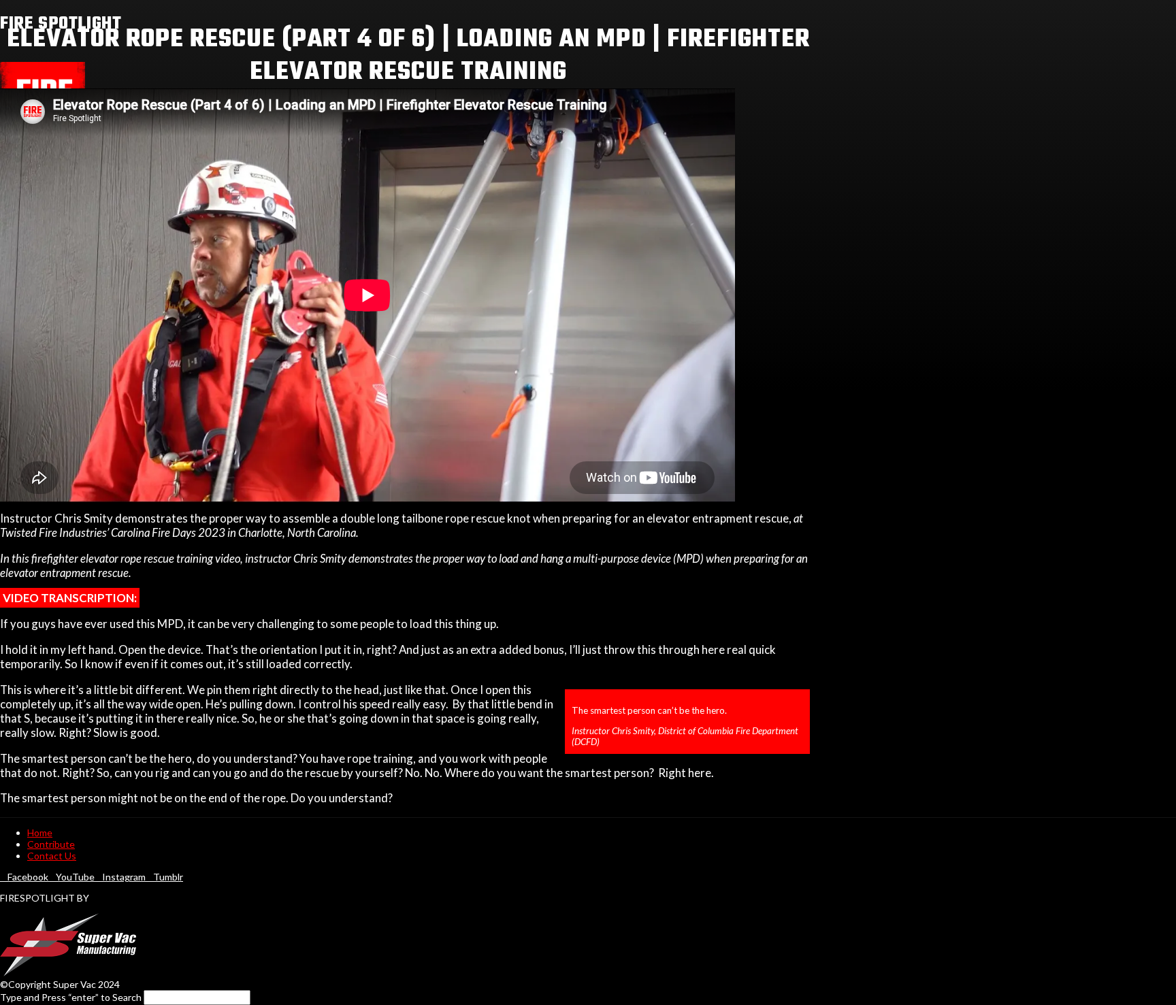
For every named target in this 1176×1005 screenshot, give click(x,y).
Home (39, 832)
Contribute (51, 844)
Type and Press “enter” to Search (71, 997)
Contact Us (51, 855)
